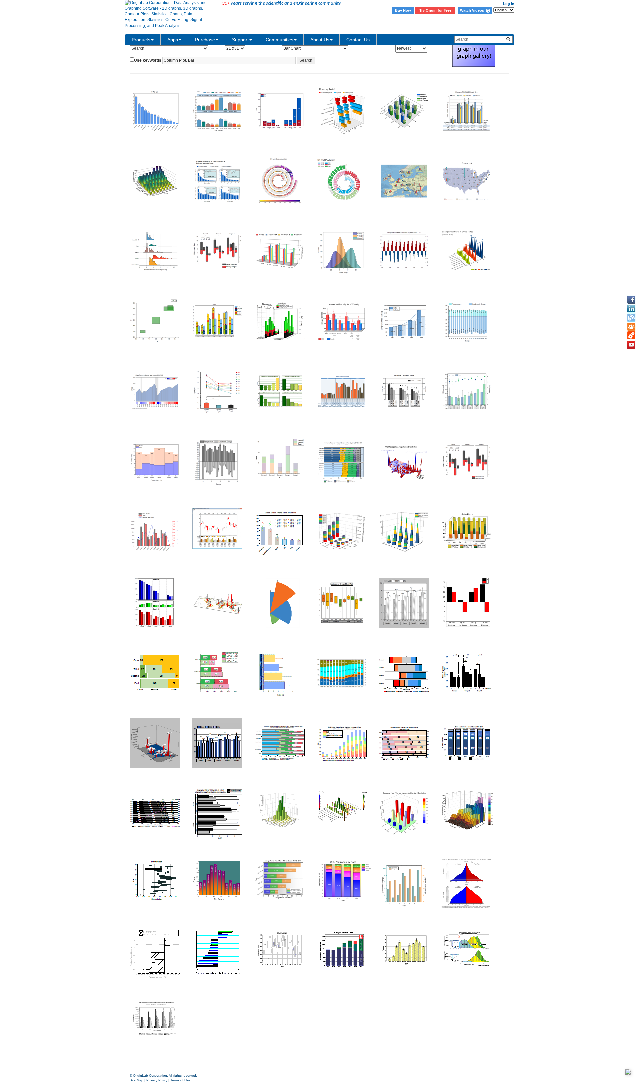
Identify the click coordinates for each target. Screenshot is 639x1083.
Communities (279, 39)
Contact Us (358, 39)
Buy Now (403, 10)
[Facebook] (631, 299)
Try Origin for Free (435, 10)
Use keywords (147, 60)
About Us (319, 39)
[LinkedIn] (631, 308)
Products (141, 39)
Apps (172, 39)
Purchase (205, 39)
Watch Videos (473, 10)
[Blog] (631, 317)
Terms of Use (180, 1080)
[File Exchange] (631, 335)
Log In (508, 4)
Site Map (136, 1080)
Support (240, 39)
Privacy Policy (156, 1080)
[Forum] (631, 326)
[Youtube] (631, 344)
